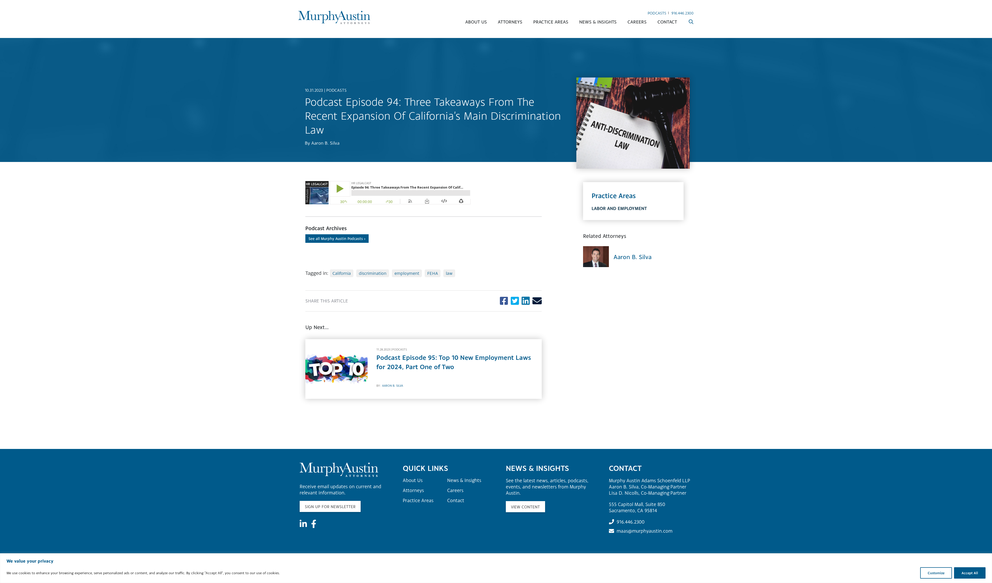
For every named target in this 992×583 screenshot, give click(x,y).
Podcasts (657, 13)
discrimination (372, 273)
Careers (637, 22)
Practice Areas (550, 22)
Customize (936, 573)
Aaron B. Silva (325, 143)
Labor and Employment (619, 208)
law (449, 273)
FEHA (432, 273)
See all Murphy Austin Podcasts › (337, 238)
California (341, 273)
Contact (667, 22)
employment (406, 273)
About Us (476, 22)
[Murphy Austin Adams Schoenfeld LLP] (334, 17)
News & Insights (598, 22)
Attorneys (510, 22)
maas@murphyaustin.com (644, 531)
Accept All (970, 573)
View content (525, 506)
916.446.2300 (682, 13)
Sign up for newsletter (330, 506)
